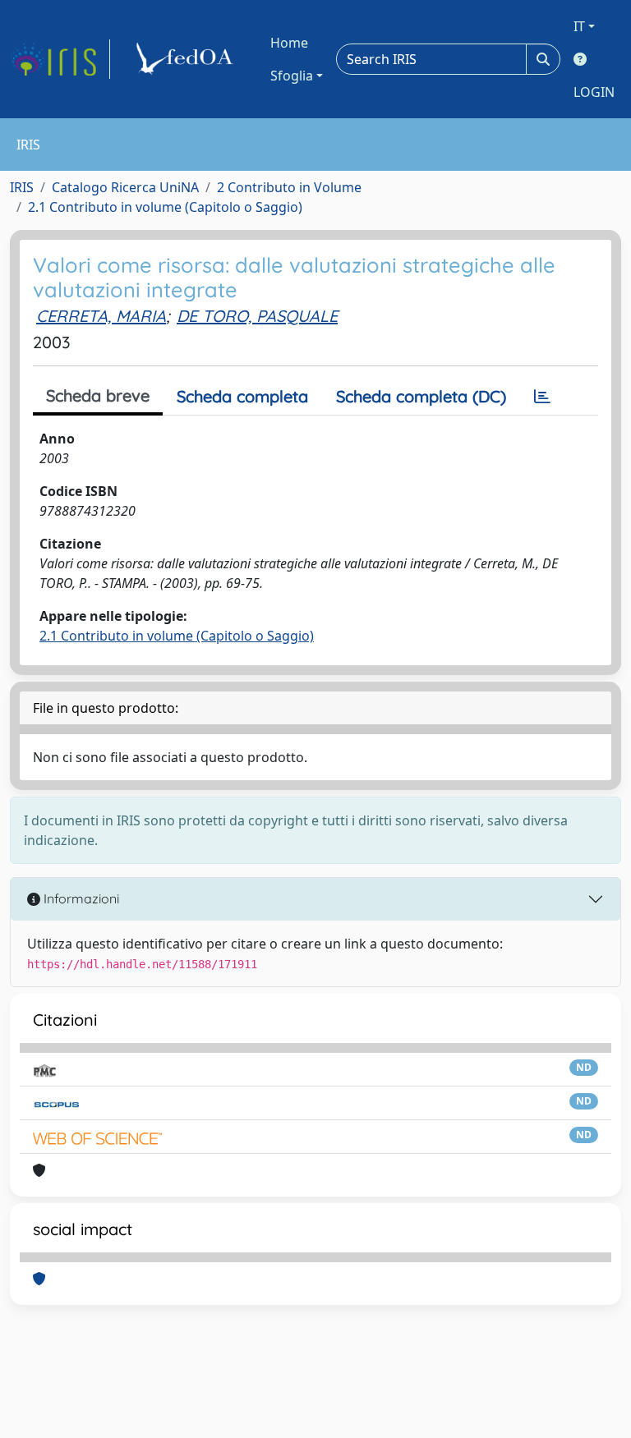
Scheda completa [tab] (242, 396)
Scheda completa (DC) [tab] (421, 396)
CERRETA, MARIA (101, 316)
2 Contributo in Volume (289, 187)
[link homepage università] (187, 59)
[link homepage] (60, 59)
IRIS (22, 187)
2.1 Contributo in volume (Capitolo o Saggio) (165, 207)
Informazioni (79, 898)
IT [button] (579, 26)
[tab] (542, 396)
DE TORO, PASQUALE (257, 316)
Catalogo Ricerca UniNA (125, 187)
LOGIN (594, 92)
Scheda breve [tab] (98, 395)
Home (289, 43)
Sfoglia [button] (291, 76)
